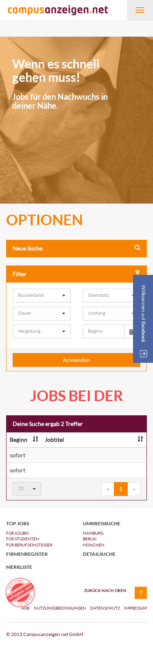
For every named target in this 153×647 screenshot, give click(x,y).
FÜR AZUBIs (17, 533)
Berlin (90, 538)
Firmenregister (27, 554)
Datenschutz (105, 607)
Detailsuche (99, 554)
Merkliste (19, 567)
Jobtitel (54, 439)
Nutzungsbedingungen (60, 607)
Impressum (135, 607)
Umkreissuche (101, 523)
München (93, 544)
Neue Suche (27, 248)
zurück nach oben (105, 590)
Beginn (18, 439)
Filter (20, 273)
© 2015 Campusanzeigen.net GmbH (44, 634)
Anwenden (76, 359)
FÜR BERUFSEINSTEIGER (29, 544)
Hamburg (93, 533)
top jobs (17, 523)
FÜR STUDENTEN (22, 538)
